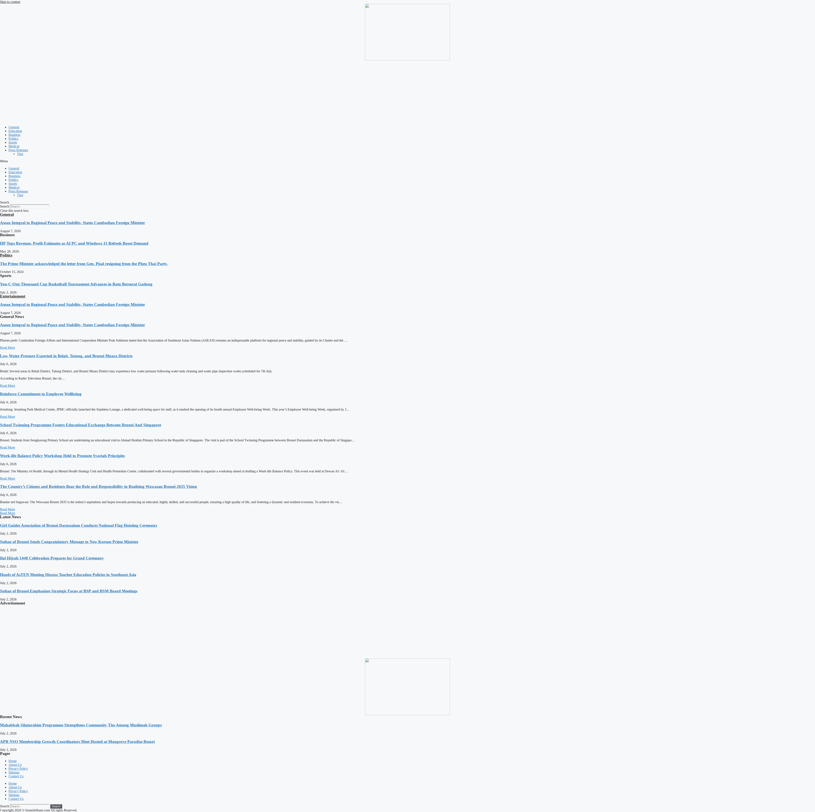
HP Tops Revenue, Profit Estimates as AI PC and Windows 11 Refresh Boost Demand (74, 243)
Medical (13, 146)
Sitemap (13, 772)
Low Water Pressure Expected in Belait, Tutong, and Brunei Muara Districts (66, 356)
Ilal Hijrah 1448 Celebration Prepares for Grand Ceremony (52, 558)
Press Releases (18, 150)
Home (12, 761)
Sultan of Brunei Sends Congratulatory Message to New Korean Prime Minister (69, 541)
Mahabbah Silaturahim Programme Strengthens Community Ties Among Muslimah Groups (81, 725)
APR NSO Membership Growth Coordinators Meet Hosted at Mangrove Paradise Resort (77, 741)
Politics (13, 138)
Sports (12, 142)
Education (15, 131)
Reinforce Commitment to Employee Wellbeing (41, 394)
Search (4, 206)
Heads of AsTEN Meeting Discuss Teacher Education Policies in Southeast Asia (68, 574)
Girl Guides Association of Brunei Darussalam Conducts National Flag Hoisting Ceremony (78, 525)
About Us (15, 765)
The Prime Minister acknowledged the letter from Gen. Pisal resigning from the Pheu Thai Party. (84, 263)
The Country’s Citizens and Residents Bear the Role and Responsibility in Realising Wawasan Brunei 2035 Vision (98, 486)
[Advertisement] (407, 92)
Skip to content (10, 2)
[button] (407, 161)
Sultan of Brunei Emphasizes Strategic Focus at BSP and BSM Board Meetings (68, 591)
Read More (7, 347)
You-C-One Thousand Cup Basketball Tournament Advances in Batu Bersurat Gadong (76, 284)
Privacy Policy (18, 768)
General (13, 127)
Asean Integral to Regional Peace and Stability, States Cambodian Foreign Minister (72, 222)
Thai (20, 154)
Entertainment (12, 296)
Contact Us (16, 776)
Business (14, 135)
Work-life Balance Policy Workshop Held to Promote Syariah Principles (62, 455)
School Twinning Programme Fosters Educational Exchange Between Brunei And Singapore (80, 425)
